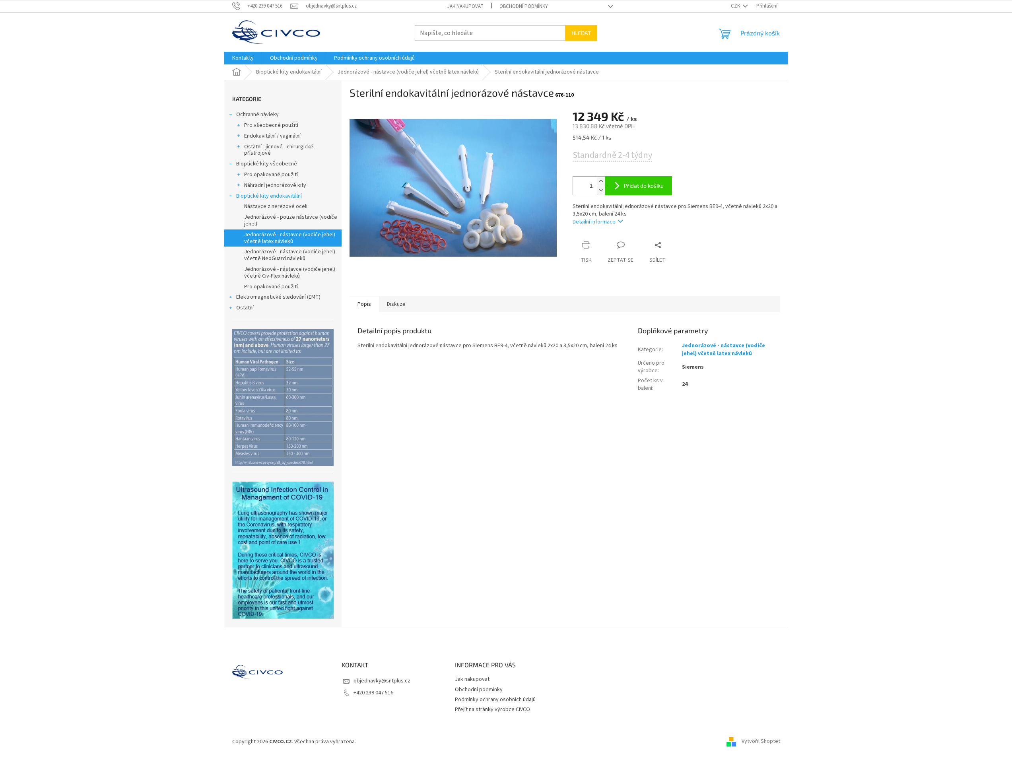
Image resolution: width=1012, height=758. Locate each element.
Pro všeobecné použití (271, 125)
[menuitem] (243, 58)
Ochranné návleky (257, 115)
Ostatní (245, 308)
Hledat (581, 32)
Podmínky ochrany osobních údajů (495, 700)
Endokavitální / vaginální (272, 136)
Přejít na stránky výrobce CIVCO (492, 709)
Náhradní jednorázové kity (275, 185)
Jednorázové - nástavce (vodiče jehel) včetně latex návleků (289, 238)
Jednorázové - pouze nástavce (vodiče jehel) (290, 220)
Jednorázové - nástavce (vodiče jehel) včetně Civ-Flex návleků (289, 272)
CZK (736, 6)
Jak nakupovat (465, 6)
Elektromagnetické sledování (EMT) (278, 297)
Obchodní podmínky (523, 6)
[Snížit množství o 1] (601, 190)
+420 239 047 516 (373, 693)
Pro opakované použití (271, 175)
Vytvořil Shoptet (761, 742)
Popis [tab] (364, 304)
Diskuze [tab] (396, 304)
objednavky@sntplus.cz (382, 681)
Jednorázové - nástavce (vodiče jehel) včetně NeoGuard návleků (289, 255)
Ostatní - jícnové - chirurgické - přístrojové (280, 150)
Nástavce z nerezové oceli (275, 206)
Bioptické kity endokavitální (269, 196)
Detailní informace (594, 222)
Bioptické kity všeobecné (266, 164)
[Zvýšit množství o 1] (601, 181)
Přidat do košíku (644, 185)
